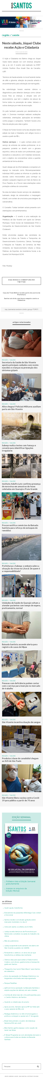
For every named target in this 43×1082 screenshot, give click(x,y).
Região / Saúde (9, 360)
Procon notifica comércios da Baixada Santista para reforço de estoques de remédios (20, 528)
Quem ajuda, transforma (13, 908)
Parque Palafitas (10, 983)
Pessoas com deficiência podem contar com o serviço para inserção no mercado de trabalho (21, 686)
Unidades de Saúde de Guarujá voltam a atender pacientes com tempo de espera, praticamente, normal (21, 605)
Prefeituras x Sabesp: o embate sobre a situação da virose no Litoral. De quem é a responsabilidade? (21, 568)
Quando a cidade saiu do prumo (16, 1002)
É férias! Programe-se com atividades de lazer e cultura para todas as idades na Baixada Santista (22, 1037)
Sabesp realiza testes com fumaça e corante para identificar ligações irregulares (19, 448)
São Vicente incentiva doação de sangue (21, 722)
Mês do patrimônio (11, 941)
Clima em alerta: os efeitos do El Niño (18, 927)
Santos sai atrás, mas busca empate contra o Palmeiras (21, 299)
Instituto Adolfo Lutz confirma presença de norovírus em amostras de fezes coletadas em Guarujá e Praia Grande (21, 486)
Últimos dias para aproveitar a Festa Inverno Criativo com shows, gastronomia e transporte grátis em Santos (21, 962)
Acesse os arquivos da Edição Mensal (16, 889)
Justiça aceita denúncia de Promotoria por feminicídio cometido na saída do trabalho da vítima (21, 934)
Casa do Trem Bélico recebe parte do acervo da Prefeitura (21, 293)
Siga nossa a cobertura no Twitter (21, 281)
